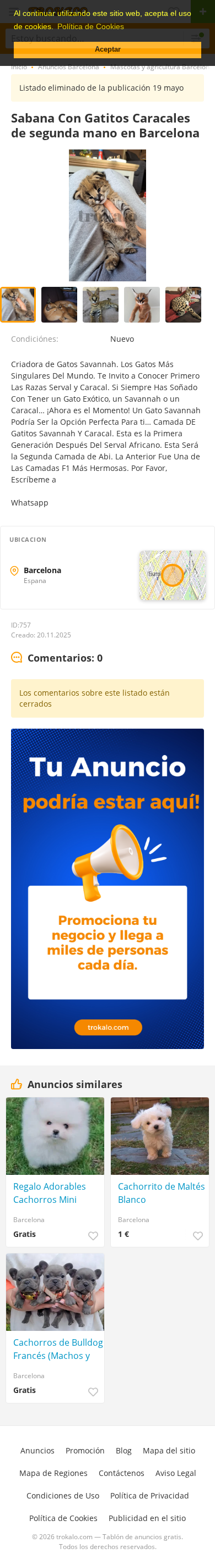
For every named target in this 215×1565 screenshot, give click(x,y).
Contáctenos (121, 1473)
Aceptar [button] (108, 49)
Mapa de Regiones (53, 1473)
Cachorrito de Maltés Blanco (161, 1193)
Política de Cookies (63, 1518)
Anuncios (37, 1450)
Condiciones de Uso (62, 1495)
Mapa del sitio (169, 1450)
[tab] (57, 658)
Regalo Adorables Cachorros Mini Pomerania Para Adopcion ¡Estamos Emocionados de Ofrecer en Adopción (56, 1193)
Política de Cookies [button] (90, 26)
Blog (124, 1450)
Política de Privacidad (149, 1495)
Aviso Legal (175, 1473)
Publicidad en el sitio (147, 1518)
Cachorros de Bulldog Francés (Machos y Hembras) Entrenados (58, 1349)
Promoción (85, 1450)
